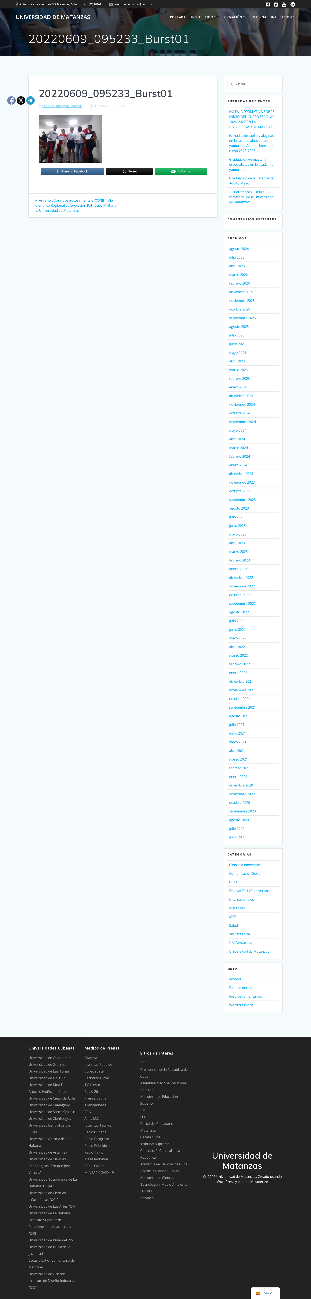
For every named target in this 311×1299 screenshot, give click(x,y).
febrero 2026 (239, 283)
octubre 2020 (239, 802)
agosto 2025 (239, 326)
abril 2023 (237, 543)
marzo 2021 (238, 759)
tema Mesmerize (254, 1181)
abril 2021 (237, 750)
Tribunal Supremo (154, 1144)
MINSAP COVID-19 (99, 1172)
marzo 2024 (238, 447)
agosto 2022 (239, 612)
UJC (143, 1110)
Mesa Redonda (96, 1159)
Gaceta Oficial (150, 1137)
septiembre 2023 (242, 499)
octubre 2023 (239, 491)
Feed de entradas (242, 987)
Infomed (147, 1198)
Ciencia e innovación (245, 864)
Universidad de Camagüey (49, 1105)
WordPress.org (241, 1005)
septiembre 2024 (242, 421)
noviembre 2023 (242, 482)
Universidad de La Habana (49, 1213)
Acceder (235, 979)
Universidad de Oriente (47, 1274)
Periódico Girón (96, 1078)
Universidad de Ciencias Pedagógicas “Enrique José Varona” (50, 1166)
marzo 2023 (238, 551)
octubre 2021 (239, 698)
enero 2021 (238, 776)
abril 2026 (237, 266)
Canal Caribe (94, 1165)
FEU (143, 1117)
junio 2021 (237, 733)
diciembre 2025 (241, 292)
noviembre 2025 (242, 300)
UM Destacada (240, 942)
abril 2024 (237, 439)
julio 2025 (236, 335)
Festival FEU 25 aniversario (250, 890)
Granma (90, 1057)
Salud (233, 925)
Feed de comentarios (245, 996)
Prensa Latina (95, 1098)
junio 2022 (237, 629)
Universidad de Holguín (47, 1078)
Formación (232, 17)
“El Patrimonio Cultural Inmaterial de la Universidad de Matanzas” (251, 197)
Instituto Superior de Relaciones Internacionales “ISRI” (50, 1227)
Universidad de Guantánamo (51, 1057)
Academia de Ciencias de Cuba (163, 1164)
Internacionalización (272, 17)
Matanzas (237, 908)
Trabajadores (95, 1105)
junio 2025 (237, 344)
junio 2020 (237, 837)
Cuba (233, 882)
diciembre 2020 (241, 785)
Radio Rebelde (95, 1145)
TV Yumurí (92, 1084)
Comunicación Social (245, 873)
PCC (143, 1062)
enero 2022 (238, 672)
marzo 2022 (238, 655)
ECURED (146, 1191)
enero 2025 (238, 387)
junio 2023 (237, 525)
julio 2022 (236, 620)
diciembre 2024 (241, 395)
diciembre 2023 (241, 473)
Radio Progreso (96, 1138)
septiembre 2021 (242, 707)
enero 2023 (238, 569)
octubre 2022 (239, 595)
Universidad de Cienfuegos (50, 1118)
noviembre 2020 (242, 794)
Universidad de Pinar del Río (51, 1240)
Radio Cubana (95, 1132)
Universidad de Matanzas (53, 17)
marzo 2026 (238, 274)
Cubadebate (94, 1071)
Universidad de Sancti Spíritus (52, 1111)
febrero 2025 (239, 378)
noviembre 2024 (242, 404)
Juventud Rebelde (98, 1064)
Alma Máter (93, 1118)
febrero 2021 (239, 768)
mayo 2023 (237, 534)
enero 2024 (238, 465)
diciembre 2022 (241, 577)
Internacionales (241, 899)
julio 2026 (236, 257)
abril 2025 (237, 361)
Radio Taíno (93, 1152)
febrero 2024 (239, 456)
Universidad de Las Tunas (49, 1071)
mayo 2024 (237, 430)
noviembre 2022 (242, 586)
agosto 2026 (239, 248)
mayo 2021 (237, 742)
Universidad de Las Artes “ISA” (52, 1206)
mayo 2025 (237, 352)
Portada (178, 17)
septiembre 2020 (242, 811)
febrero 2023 (239, 560)
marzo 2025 (238, 369)
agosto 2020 (239, 820)
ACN (87, 1111)
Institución (202, 17)
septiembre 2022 (242, 603)
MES (232, 916)
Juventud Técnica (97, 1125)
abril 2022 (237, 646)
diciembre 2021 (241, 681)
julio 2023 (236, 517)
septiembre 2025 (242, 318)
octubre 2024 (239, 413)
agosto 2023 (239, 508)
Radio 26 (91, 1091)
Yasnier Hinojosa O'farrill (62, 106)
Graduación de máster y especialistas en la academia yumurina (251, 164)
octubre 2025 (239, 309)
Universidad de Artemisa (48, 1152)
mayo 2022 (237, 638)
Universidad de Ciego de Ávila (52, 1098)
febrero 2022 (239, 664)
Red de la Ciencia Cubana (160, 1171)
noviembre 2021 (242, 690)
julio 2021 (236, 724)
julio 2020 (236, 828)
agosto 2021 (239, 716)
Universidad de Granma (47, 1064)
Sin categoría (239, 934)
